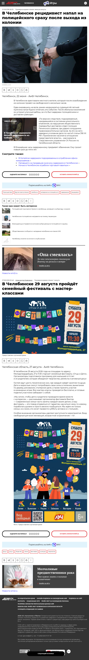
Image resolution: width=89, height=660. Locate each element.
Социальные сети (33, 601)
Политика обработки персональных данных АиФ (36, 604)
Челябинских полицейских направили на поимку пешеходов (34, 216)
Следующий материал (46, 653)
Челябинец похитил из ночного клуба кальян (28, 239)
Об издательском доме (26, 598)
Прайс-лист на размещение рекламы (55, 601)
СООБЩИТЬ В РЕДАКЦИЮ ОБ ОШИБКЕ (30, 609)
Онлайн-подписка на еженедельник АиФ (52, 598)
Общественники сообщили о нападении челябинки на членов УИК (36, 231)
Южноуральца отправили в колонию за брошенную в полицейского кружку (40, 224)
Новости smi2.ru (9, 273)
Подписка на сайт (75, 598)
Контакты (21, 601)
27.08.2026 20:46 (8, 280)
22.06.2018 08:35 (7, 9)
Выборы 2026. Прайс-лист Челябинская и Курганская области (40, 606)
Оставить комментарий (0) (69, 174)
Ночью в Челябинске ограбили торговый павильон (44, 165)
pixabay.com (6, 84)
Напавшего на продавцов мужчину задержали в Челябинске (48, 163)
